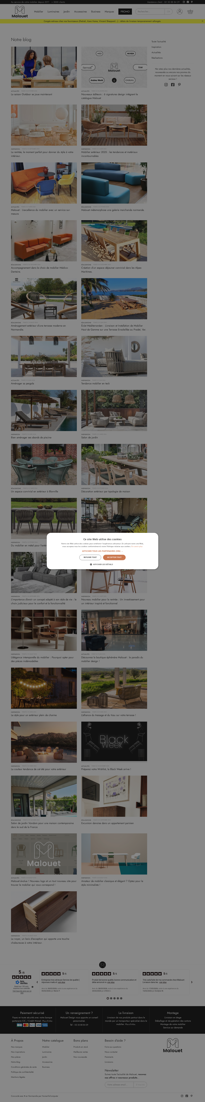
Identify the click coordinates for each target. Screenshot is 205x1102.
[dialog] (102, 551)
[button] (102, 551)
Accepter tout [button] (114, 557)
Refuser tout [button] (90, 557)
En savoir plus (137, 546)
